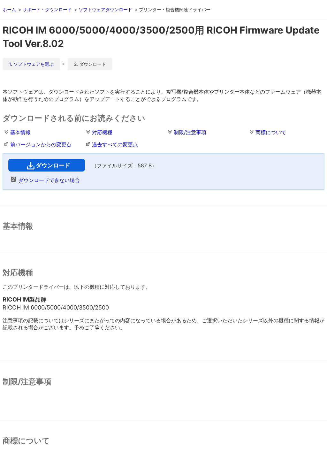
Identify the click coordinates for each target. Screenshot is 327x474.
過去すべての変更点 (115, 144)
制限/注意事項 (190, 132)
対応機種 (102, 132)
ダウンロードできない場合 (49, 180)
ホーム (9, 9)
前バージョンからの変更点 (41, 144)
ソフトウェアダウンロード (105, 9)
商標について (270, 132)
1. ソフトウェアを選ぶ (31, 64)
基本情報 (20, 132)
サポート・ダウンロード (47, 9)
